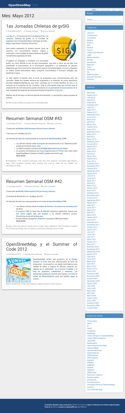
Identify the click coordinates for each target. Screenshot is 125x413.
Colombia (25, 161)
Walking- (33, 228)
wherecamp (41, 228)
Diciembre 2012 (93, 193)
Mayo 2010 (91, 261)
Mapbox (74, 161)
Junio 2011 (91, 234)
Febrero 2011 (92, 242)
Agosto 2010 (92, 254)
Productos (91, 70)
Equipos (90, 40)
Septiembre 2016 (93, 115)
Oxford (11, 228)
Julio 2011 (91, 232)
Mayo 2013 (91, 181)
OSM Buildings (92, 355)
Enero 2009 (91, 300)
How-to (90, 50)
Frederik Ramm (32, 226)
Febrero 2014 (92, 159)
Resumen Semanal (38, 123)
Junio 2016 (91, 117)
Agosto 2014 (92, 146)
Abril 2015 (91, 137)
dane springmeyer (14, 284)
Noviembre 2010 (93, 249)
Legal (89, 55)
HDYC (89, 323)
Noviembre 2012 (93, 195)
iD (88, 326)
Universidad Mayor (41, 103)
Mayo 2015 (91, 134)
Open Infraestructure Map (97, 345)
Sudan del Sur (61, 163)
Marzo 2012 (91, 215)
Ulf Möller (17, 166)
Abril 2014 (91, 154)
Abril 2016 (91, 122)
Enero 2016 (91, 129)
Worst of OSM (58, 228)
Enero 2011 (91, 244)
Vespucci (59, 284)
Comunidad (91, 38)
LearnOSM (91, 341)
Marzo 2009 (91, 296)
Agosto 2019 (92, 95)
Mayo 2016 (91, 120)
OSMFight (91, 365)
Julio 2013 (91, 176)
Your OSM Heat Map (94, 390)
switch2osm (91, 380)
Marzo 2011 (91, 239)
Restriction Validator (95, 375)
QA (88, 72)
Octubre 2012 (92, 198)
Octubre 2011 (92, 227)
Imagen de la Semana (95, 52)
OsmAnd (90, 360)
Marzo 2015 (91, 139)
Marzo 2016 (91, 124)
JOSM (89, 328)
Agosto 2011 (92, 230)
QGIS (34, 163)
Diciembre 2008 (93, 303)
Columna (90, 33)
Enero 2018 (91, 102)
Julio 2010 (91, 256)
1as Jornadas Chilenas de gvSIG (37, 26)
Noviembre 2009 (93, 276)
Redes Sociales (92, 74)
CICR (19, 161)
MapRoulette (92, 343)
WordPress (54, 407)
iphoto (47, 226)
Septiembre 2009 (93, 281)
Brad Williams (82, 407)
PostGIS (28, 163)
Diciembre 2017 (93, 105)
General (28, 123)
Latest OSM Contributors (96, 338)
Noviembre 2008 (93, 305)
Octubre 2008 (92, 308)
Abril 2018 (91, 100)
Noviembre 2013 (93, 166)
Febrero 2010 (92, 269)
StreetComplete (93, 377)
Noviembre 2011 (93, 225)
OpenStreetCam (93, 353)
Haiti (40, 161)
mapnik (39, 284)
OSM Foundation (17, 163)
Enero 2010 (91, 271)
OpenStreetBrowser (94, 350)
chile (9, 103)
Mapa (43, 10)
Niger (8, 163)
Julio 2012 (91, 205)
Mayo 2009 (91, 291)
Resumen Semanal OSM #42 (34, 181)
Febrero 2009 (92, 298)
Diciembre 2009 (93, 274)
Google (41, 226)
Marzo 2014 (91, 156)
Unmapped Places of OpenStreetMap (101, 385)
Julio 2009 (91, 286)
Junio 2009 (91, 288)
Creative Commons (78, 405)
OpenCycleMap (93, 348)
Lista (64, 10)
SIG (33, 103)
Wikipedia (49, 228)
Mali (68, 161)
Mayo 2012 (91, 210)
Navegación (91, 62)
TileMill (70, 163)
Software (35, 31)
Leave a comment (48, 31)
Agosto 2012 (92, 203)
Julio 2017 (91, 107)
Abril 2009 (91, 293)
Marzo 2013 (91, 186)
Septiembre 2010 (93, 252)
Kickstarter (62, 161)
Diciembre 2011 (93, 222)
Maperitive (53, 226)
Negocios (90, 65)
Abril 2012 (91, 212)
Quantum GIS (42, 163)
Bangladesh (12, 161)
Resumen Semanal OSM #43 (34, 118)
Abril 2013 (91, 183)
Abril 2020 (91, 93)
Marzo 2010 (91, 266)
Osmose (90, 367)
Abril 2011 (91, 237)
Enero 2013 (91, 190)
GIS (25, 103)
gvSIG (29, 103)
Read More (21, 156)
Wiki (72, 10)
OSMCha (90, 363)
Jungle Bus (91, 331)
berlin (15, 226)
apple (10, 226)
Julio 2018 (91, 98)
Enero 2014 (91, 161)
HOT (44, 161)
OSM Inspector (92, 358)
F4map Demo (92, 321)
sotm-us (51, 163)
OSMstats (91, 370)
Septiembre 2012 (93, 200)
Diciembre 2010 (93, 247)
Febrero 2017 (92, 112)
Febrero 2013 (92, 188)
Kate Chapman (52, 161)
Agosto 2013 (92, 173)
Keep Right (91, 333)
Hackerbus (33, 161)
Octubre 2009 (92, 278)
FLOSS (14, 103)
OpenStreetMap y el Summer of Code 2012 (41, 247)
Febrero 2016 (92, 127)
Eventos (28, 31)
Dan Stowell (22, 226)
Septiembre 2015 (93, 132)
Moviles (90, 60)
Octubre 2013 (92, 168)
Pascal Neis (19, 228)
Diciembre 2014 (93, 142)
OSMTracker (91, 372)
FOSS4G (20, 103)
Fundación (54, 10)
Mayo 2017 (91, 110)
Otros (33, 254)
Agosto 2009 (92, 283)
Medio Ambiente (93, 57)
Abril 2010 (91, 264)
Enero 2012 (91, 220)
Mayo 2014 (91, 151)
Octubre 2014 (92, 144)
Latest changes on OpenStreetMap (100, 336)
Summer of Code (49, 284)
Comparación (92, 35)
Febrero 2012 (92, 217)
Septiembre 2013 (93, 171)
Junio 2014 (91, 149)
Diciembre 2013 (93, 164)
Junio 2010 (91, 259)
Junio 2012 (91, 208)
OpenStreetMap (87, 10)
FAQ (88, 45)
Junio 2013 (91, 178)
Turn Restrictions (93, 382)
